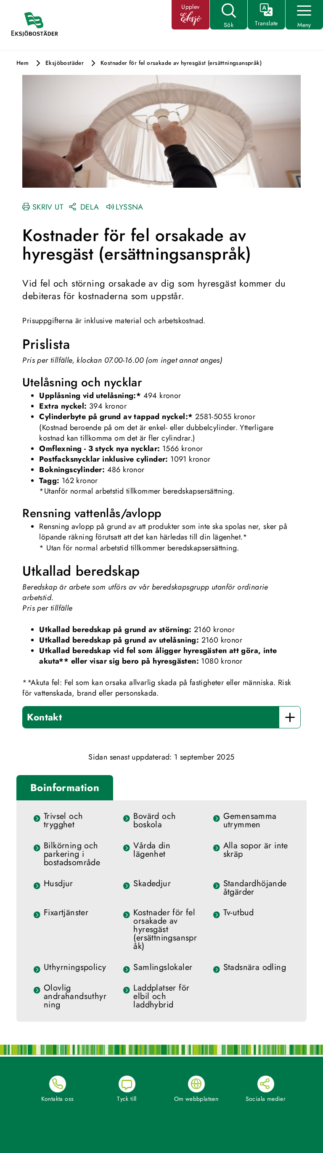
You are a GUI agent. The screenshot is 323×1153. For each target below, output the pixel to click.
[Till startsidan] (38, 25)
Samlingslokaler (162, 967)
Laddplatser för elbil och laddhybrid (161, 996)
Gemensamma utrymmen (250, 820)
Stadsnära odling (254, 967)
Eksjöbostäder (64, 63)
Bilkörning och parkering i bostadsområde (72, 854)
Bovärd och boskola (154, 820)
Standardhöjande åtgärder (255, 887)
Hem (22, 63)
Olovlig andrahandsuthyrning (75, 996)
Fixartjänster (66, 913)
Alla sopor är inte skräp (255, 850)
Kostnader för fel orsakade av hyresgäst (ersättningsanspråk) (165, 930)
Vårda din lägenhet (151, 850)
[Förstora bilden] (161, 130)
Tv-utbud (238, 913)
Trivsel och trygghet (63, 820)
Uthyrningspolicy (75, 967)
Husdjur (58, 883)
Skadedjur (152, 883)
